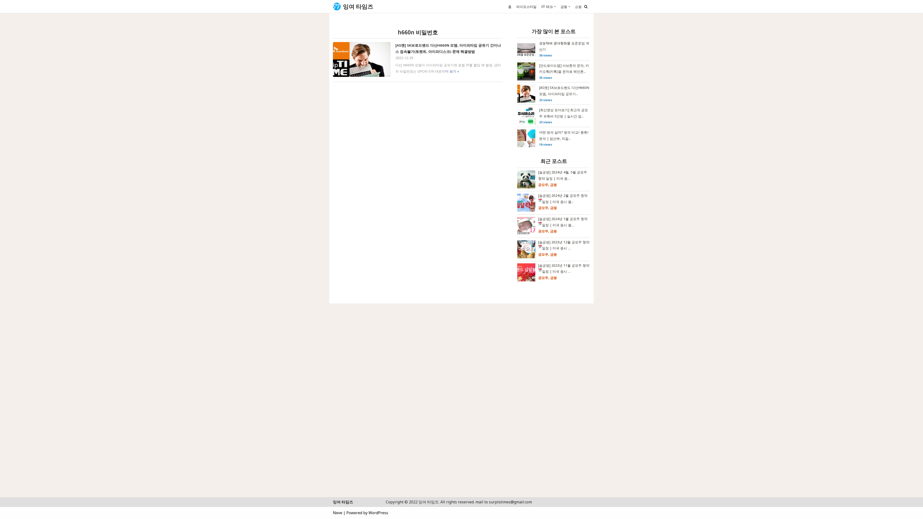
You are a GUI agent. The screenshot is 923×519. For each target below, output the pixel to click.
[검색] (586, 6)
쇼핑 (578, 6)
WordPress (378, 512)
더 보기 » (452, 71)
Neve (337, 512)
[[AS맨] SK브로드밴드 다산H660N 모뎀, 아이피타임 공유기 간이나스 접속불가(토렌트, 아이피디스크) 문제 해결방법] (362, 59)
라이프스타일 (526, 6)
